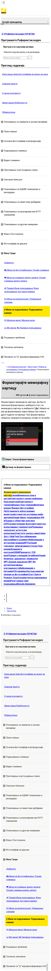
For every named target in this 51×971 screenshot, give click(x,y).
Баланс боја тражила (23, 505)
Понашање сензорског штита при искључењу (23, 530)
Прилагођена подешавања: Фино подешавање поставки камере (21, 290)
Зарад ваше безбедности (14, 102)
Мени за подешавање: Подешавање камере (23, 311)
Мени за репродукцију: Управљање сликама (22, 301)
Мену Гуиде (32, 367)
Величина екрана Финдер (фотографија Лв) (24, 508)
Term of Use (11, 611)
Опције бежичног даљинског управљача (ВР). (25, 558)
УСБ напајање (20, 571)
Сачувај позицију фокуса (20, 524)
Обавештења (8, 112)
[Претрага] (30, 57)
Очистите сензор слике (27, 533)
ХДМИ (16, 552)
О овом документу (11, 93)
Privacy (9, 608)
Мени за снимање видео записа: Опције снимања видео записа (25, 279)
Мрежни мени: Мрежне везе (19, 320)
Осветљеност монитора (22, 498)
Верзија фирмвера (26, 584)
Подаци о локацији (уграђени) (23, 555)
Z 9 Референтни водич (17, 367)
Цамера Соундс (30, 546)
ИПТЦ (27, 543)
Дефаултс (9, 262)
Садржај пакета (9, 84)
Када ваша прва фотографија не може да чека (25, 74)
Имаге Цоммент (20, 539)
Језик (15, 495)
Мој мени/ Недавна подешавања (22, 328)
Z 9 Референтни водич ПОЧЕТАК (18, 34)
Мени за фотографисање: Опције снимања (26, 270)
